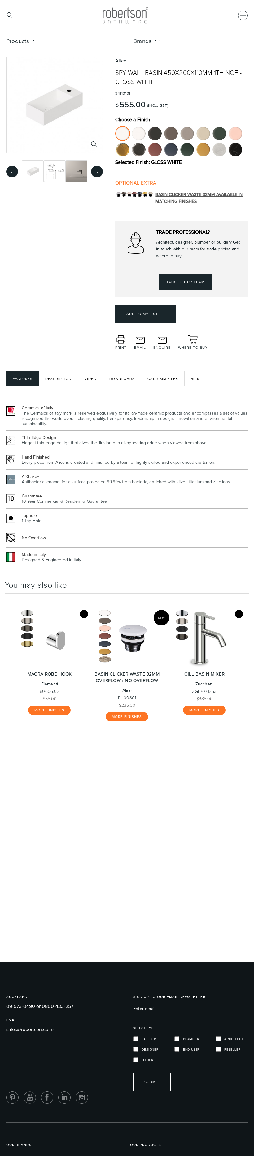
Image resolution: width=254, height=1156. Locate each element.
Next (95, 170)
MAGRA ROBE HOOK (50, 674)
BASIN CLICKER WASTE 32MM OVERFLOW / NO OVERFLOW (127, 677)
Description (58, 378)
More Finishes (49, 710)
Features (23, 378)
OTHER (145, 1060)
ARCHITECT (232, 1039)
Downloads (122, 378)
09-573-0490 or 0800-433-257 (39, 1006)
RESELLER (231, 1049)
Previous (10, 170)
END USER (189, 1049)
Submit (152, 1082)
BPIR (195, 378)
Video (90, 378)
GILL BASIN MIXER (204, 674)
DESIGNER (148, 1049)
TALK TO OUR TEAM (185, 281)
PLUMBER (189, 1039)
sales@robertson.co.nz (30, 1029)
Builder (147, 1039)
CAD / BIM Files (162, 378)
